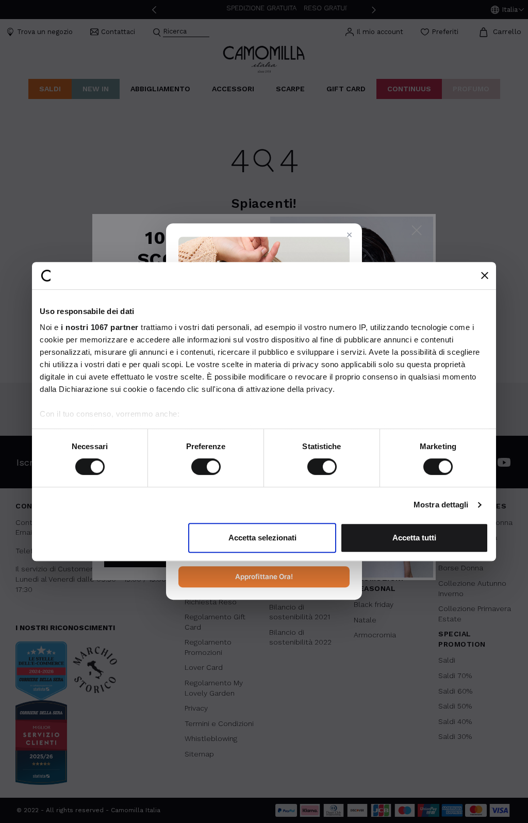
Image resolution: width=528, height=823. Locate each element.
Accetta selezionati (262, 537)
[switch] (206, 466)
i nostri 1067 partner (100, 327)
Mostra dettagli (441, 504)
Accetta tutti (414, 537)
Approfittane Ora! (264, 576)
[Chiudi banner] (484, 275)
